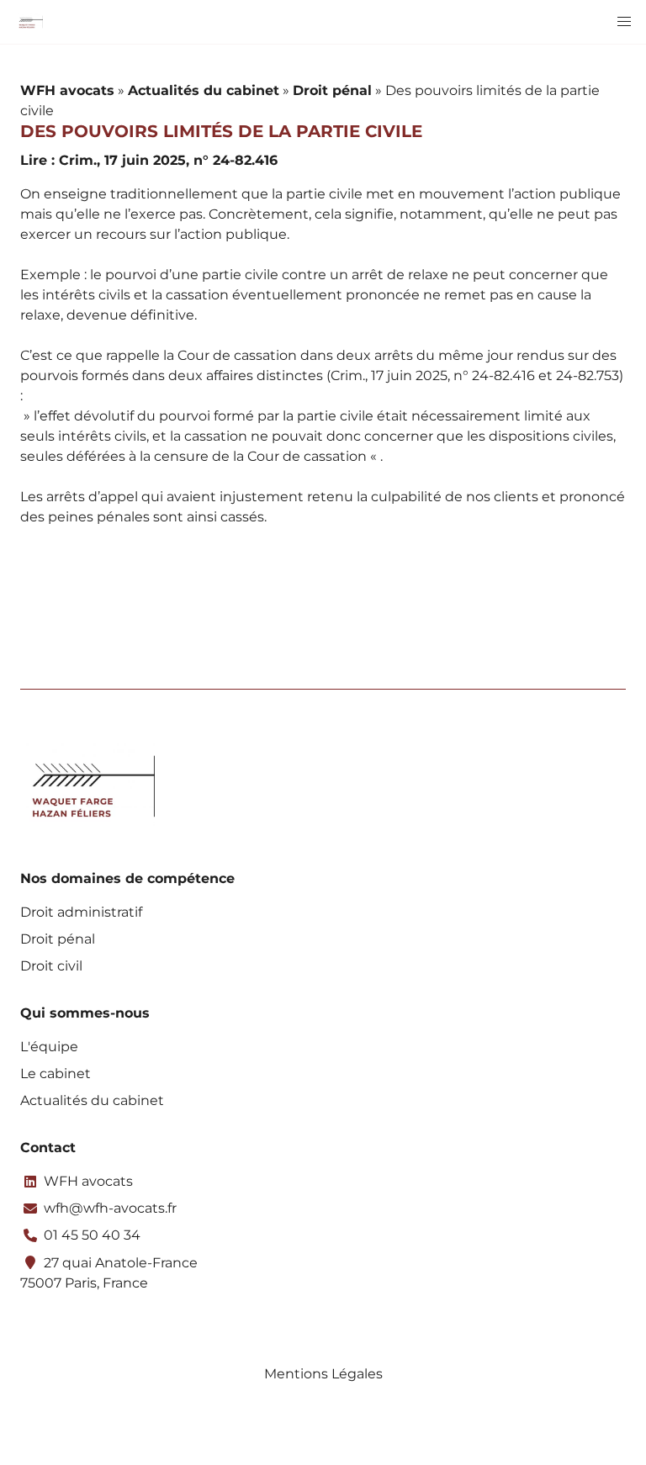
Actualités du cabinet (203, 90)
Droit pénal (332, 90)
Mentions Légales (323, 1374)
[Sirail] (30, 22)
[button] (624, 22)
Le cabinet (55, 1074)
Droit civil (51, 966)
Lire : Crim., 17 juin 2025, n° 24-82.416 (149, 160)
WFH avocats (67, 90)
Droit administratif (81, 912)
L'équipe (49, 1047)
